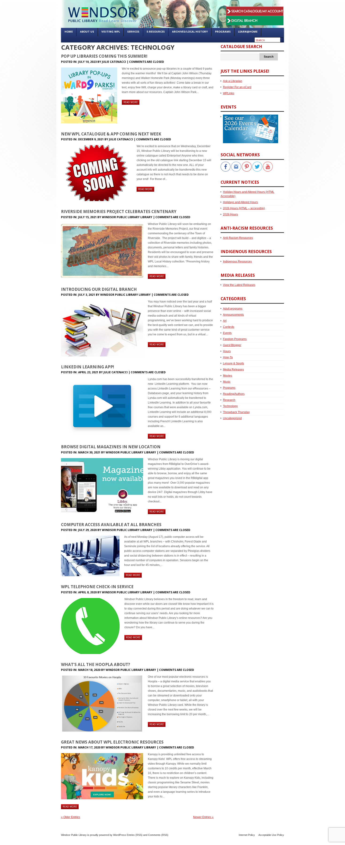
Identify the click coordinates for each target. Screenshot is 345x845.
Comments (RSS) (158, 835)
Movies (227, 375)
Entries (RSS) (134, 835)
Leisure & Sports (233, 363)
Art (224, 320)
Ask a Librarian (232, 81)
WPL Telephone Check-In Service (97, 586)
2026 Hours (230, 214)
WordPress (119, 835)
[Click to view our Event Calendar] (249, 116)
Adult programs (232, 308)
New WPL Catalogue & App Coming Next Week (111, 134)
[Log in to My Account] (255, 9)
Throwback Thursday (236, 412)
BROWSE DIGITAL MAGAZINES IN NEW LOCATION (111, 446)
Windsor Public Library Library (127, 217)
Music (226, 381)
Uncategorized (232, 418)
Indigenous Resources (237, 261)
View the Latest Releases (239, 285)
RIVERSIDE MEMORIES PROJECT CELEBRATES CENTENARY (118, 211)
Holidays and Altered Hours (240, 202)
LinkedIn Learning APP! (87, 367)
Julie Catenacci (114, 62)
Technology (230, 406)
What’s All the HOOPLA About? (95, 664)
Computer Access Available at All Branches (111, 524)
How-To (228, 357)
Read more (130, 102)
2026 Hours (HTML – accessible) (244, 208)
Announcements (233, 314)
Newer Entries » (203, 817)
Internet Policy (247, 835)
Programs (229, 387)
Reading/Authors (234, 394)
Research (229, 400)
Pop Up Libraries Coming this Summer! (104, 56)
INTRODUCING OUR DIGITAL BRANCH (99, 289)
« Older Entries (70, 817)
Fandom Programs (235, 339)
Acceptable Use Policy (271, 835)
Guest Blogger (232, 345)
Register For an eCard (237, 87)
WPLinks (228, 93)
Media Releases (233, 369)
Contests (228, 327)
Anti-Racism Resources (238, 237)
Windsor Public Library (74, 835)
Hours (227, 351)
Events (227, 333)
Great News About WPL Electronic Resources (112, 742)
